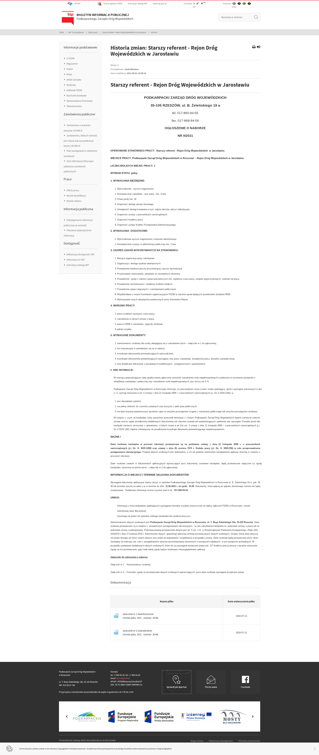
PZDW (61, 32)
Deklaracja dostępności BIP (80, 254)
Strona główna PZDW (112, 3)
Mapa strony (197, 741)
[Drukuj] (254, 47)
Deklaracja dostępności (221, 741)
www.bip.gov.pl (159, 3)
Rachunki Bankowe (76, 95)
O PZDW (70, 58)
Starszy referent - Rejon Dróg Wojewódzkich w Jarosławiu (124, 32)
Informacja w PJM (75, 259)
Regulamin (72, 63)
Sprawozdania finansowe (79, 101)
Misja (69, 74)
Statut (69, 69)
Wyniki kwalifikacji (76, 195)
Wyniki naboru (73, 201)
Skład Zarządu (73, 79)
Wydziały (71, 85)
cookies (41, 749)
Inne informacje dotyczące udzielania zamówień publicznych (79, 166)
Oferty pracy (93, 32)
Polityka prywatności (249, 741)
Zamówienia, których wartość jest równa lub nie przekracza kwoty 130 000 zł (80, 141)
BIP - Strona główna (76, 32)
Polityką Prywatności (78, 749)
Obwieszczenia (74, 106)
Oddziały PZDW (74, 90)
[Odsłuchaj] (258, 47)
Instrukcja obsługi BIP (137, 3)
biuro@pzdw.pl (123, 678)
